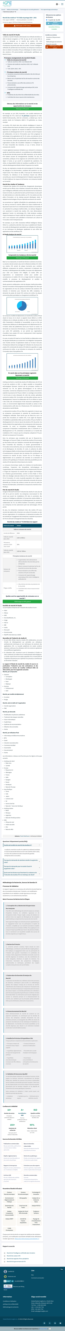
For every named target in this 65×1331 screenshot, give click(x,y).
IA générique (25, 116)
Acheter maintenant (55, 23)
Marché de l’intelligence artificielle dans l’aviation (21, 1253)
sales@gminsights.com (41, 1311)
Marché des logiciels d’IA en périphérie (18, 1259)
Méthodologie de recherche (54, 42)
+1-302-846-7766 (39, 1307)
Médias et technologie (12, 9)
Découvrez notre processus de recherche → (27, 1239)
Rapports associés (51, 44)
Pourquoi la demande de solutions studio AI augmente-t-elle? (21, 861)
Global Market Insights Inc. (10, 1319)
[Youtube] (60, 1323)
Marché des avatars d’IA (13, 1256)
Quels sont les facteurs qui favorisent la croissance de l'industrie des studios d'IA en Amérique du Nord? (20, 874)
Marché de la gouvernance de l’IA (16, 1261)
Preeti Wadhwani (25, 836)
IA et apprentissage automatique (49, 9)
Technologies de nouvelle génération (29, 9)
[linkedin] (44, 1323)
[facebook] (55, 1323)
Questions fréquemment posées (53, 38)
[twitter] (49, 1323)
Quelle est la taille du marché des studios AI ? (18, 845)
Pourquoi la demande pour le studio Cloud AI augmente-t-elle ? (18, 867)
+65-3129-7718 (39, 1309)
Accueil (3, 9)
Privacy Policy (43, 1328)
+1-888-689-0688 (41, 1305)
